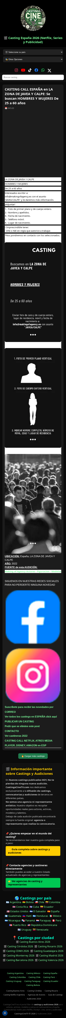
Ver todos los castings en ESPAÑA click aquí (31, 716)
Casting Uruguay (13, 981)
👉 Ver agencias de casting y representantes (25, 882)
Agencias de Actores (36, 994)
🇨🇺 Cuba (34, 906)
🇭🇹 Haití (26, 916)
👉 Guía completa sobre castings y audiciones (29, 851)
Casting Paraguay (32, 981)
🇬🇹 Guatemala (13, 916)
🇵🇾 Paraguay (43, 920)
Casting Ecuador (50, 981)
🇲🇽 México (55, 916)
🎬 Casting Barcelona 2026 (18, 960)
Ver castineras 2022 (16, 736)
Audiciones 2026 (34, 998)
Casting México (33, 973)
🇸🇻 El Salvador (38, 911)
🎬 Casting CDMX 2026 (16, 951)
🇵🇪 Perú (56, 920)
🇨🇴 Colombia (52, 902)
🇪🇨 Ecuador (47, 906)
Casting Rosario (51, 991)
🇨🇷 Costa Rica (20, 906)
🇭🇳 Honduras (40, 916)
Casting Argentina (15, 973)
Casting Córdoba (34, 991)
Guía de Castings (55, 994)
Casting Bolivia (33, 985)
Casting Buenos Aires (15, 991)
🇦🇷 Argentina (13, 902)
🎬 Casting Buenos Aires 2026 (33, 941)
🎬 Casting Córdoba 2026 (18, 946)
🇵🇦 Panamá (28, 920)
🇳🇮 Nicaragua (12, 920)
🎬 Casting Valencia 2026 (49, 960)
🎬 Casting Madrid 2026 (49, 955)
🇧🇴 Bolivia (28, 902)
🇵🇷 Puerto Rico (17, 925)
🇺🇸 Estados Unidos (17, 911)
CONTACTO (12, 731)
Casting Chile (34, 977)
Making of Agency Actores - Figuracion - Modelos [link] (33, 571)
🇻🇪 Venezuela (40, 929)
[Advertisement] (33, 144)
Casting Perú (49, 977)
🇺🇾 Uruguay (24, 929)
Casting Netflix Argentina (14, 994)
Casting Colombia (18, 977)
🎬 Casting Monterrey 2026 (18, 955)
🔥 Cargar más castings (33, 756)
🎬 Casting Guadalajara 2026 (46, 951)
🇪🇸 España (53, 911)
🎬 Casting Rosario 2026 (48, 946)
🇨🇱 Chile (39, 902)
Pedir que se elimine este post (22, 726)
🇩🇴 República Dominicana (42, 925)
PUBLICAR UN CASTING (19, 721)
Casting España (50, 973)
